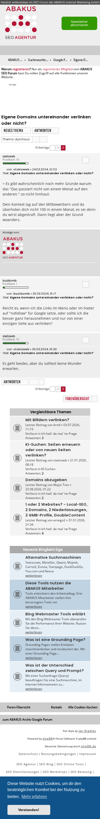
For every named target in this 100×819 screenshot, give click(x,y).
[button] (52, 148)
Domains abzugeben (46, 479)
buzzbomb (10, 280)
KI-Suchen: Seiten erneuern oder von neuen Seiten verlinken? (52, 450)
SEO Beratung (81, 772)
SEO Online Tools (70, 764)
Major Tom (61, 485)
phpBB (48, 738)
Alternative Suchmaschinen (53, 557)
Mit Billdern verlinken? (47, 419)
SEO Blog (46, 764)
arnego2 (59, 520)
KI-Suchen (48, 469)
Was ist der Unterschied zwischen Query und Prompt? (54, 668)
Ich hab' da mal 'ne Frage (59, 433)
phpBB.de (88, 746)
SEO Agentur (26, 764)
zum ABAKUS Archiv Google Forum (27, 719)
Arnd (56, 425)
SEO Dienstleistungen (22, 772)
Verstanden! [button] (28, 810)
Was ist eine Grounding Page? (55, 639)
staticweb (9, 156)
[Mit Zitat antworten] (85, 160)
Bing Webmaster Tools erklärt (55, 614)
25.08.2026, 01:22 (38, 489)
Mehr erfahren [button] (34, 796)
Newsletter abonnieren (79, 23)
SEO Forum (40, 2)
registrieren (21, 69)
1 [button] (57, 148)
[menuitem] (96, 50)
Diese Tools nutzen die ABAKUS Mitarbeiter (48, 585)
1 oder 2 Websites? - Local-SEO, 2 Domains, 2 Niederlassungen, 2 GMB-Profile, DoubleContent (56, 510)
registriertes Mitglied (58, 69)
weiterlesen (33, 575)
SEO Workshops (55, 772)
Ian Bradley (87, 731)
